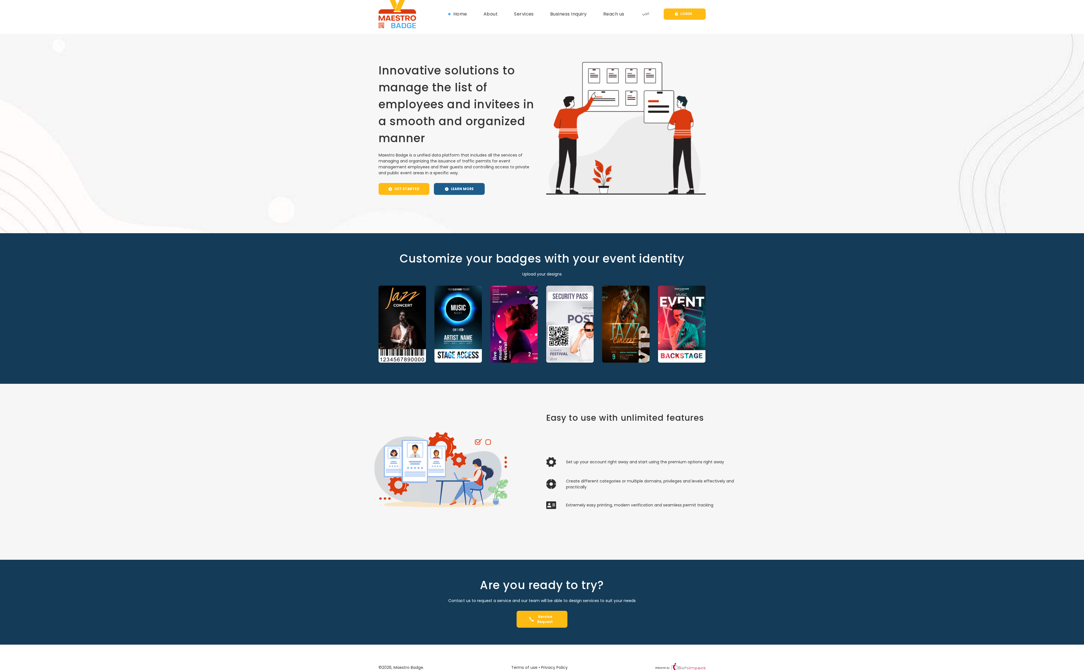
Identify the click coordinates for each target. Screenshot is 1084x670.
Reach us (613, 14)
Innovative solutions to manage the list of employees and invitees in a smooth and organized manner (456, 104)
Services (524, 14)
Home (460, 14)
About (491, 14)
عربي (646, 14)
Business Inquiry (568, 14)
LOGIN (686, 14)
